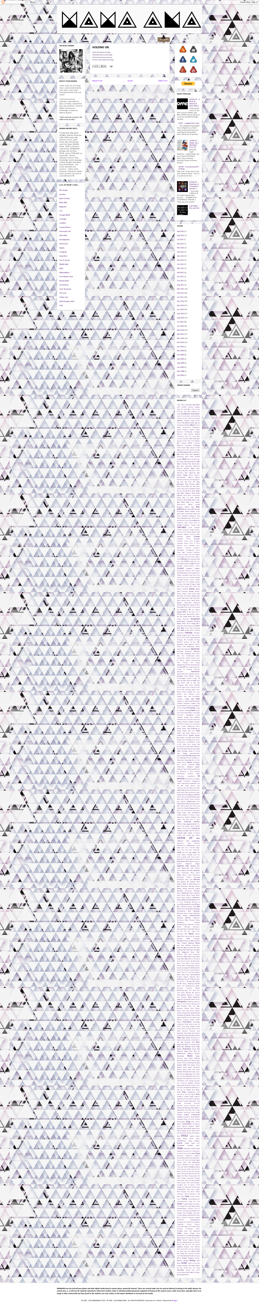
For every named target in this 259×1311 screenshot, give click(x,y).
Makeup (193, 866)
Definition (197, 598)
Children (179, 541)
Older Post (162, 81)
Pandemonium (190, 986)
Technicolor (196, 1162)
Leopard (197, 826)
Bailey (182, 454)
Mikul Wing (190, 895)
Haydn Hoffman (195, 746)
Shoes (198, 1090)
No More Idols (195, 961)
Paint (198, 981)
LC (195, 819)
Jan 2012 (180, 277)
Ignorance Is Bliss (186, 771)
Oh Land (184, 970)
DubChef (197, 630)
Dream (179, 623)
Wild (198, 1251)
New (178, 948)
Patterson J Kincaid (193, 995)
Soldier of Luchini (189, 1119)
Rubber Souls (195, 1072)
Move (189, 929)
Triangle (185, 1204)
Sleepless (197, 1108)
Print (186, 1017)
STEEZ (184, 1135)
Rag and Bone (196, 1035)
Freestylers (186, 703)
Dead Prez (183, 596)
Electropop (180, 651)
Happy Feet (196, 744)
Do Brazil (192, 612)
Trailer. (197, 1196)
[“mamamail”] (194, 53)
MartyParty (180, 879)
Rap (182, 1042)
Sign (178, 1099)
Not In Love (185, 965)
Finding (192, 687)
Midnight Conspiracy (184, 891)
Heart (178, 749)
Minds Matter (181, 900)
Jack (184, 788)
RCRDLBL (188, 1047)
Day (198, 594)
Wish (179, 1258)
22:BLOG (183, 407)
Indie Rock (188, 779)
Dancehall (185, 591)
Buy (195, 520)
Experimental (181, 674)
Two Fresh (196, 1213)
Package (189, 981)
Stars (193, 1133)
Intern (179, 783)
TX (178, 1215)
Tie (183, 1187)
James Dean (184, 792)
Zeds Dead (189, 1272)
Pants (198, 986)
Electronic (195, 649)
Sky (189, 1108)
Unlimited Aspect (182, 1226)
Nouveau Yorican (194, 965)
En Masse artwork (183, 660)
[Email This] (93, 66)
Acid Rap (197, 416)
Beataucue (196, 466)
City (190, 554)
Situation (180, 1105)
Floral (179, 692)
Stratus (197, 1141)
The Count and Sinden (184, 1169)
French (193, 703)
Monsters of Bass (194, 924)
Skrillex (185, 1108)
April (198, 439)
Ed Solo (192, 642)
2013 (178, 407)
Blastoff (185, 491)
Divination (183, 610)
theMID (197, 1180)
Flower (190, 692)
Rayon (198, 1044)
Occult (179, 970)
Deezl (191, 598)
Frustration (180, 710)
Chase (194, 532)
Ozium (182, 981)
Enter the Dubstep (190, 665)
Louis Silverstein (194, 850)
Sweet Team (196, 1158)
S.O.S (184, 1078)
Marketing (180, 877)
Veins (186, 1231)
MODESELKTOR (195, 916)
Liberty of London (183, 831)
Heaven (190, 749)
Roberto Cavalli (182, 1067)
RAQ (193, 1042)
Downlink (186, 619)
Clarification (181, 557)
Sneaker (186, 1115)
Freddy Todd (189, 699)
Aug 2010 (180, 318)
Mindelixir (196, 897)
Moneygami (180, 922)
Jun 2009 (180, 367)
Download (195, 619)
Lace (178, 817)
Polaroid (179, 1013)
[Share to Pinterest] (105, 66)
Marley (189, 877)
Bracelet (197, 509)
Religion (197, 1053)
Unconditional (195, 1220)
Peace (190, 997)
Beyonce (190, 477)
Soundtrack (196, 1124)
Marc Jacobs (195, 873)
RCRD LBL (180, 1047)
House (189, 762)
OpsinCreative (195, 975)
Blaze (189, 491)
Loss (178, 848)
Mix (198, 906)
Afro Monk (185, 423)
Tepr (181, 1167)
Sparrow (184, 1126)
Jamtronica (192, 792)
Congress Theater (193, 568)
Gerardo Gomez (192, 719)
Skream (179, 1108)
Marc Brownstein (183, 873)
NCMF (198, 941)
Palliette (197, 983)
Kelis (178, 806)
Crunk (186, 580)
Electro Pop (180, 649)
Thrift (198, 1185)
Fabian (197, 674)
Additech (187, 420)
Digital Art (193, 605)
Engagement (181, 665)
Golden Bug (181, 733)
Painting (191, 984)
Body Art (185, 497)
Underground (181, 1222)
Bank (186, 456)
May (178, 882)
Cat (178, 532)
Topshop (183, 1191)
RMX (184, 1065)
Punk (186, 1024)
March (179, 875)
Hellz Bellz (63, 235)
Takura (179, 1160)
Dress (184, 623)
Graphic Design (194, 735)
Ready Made (64, 281)
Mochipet (196, 911)
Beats (193, 468)
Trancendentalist (182, 1201)
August (192, 447)
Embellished (190, 656)
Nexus (193, 952)
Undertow (197, 1222)
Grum (198, 740)
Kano (198, 801)
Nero (182, 945)
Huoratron (191, 764)
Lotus (198, 848)
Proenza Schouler (183, 1019)
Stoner (198, 1138)
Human (183, 764)
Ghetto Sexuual (194, 722)
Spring (184, 1131)
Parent (197, 988)
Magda (197, 864)
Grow (193, 740)
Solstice (197, 1119)
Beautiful (186, 470)
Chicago (197, 536)
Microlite (191, 888)
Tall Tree (185, 1160)
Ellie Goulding (186, 654)
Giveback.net (191, 726)
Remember (180, 1056)
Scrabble (186, 1087)
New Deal (193, 947)
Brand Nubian (190, 511)
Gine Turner (193, 724)
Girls (178, 726)
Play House (190, 1010)
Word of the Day (194, 1263)
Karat (183, 804)
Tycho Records (183, 1215)
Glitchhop (194, 728)
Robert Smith (195, 1065)
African (179, 423)
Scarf (182, 1085)
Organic (186, 977)
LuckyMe (189, 855)
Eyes (187, 674)
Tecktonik (185, 1164)
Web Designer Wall (66, 301)
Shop (184, 1092)
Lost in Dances (190, 847)
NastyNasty (181, 941)
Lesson (188, 828)
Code (182, 561)
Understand (189, 1222)
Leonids (187, 826)
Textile (186, 1167)
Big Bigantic (196, 479)
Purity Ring (181, 1026)
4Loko (178, 409)
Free (198, 699)
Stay (178, 1136)
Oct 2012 (180, 264)
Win (182, 1256)
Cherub (192, 534)
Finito (179, 689)
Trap (190, 1201)
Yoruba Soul (188, 1268)
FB (199, 678)
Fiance (179, 687)
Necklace (191, 943)
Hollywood (182, 758)
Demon (183, 600)
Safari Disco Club (194, 1078)
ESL (199, 667)
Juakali (187, 799)
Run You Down (181, 1076)
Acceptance (185, 414)
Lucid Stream (181, 855)
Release (190, 1053)
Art (178, 443)
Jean (186, 794)
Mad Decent (181, 861)
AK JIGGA (187, 425)
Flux (194, 692)
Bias (188, 479)
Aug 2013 (180, 235)
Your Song (196, 1268)
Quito (185, 1033)
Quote (189, 1033)
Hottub (179, 762)
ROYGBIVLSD (187, 1072)
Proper (179, 1022)
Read (198, 1047)
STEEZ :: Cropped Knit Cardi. (189, 123)
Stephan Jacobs (194, 1136)
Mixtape (197, 909)
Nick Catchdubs (194, 954)
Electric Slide (181, 646)
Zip (194, 1272)
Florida (184, 692)
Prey (182, 1017)
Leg (184, 824)
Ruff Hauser (181, 1074)
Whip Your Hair (185, 1251)
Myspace (179, 938)
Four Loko (187, 696)
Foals (198, 694)
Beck (186, 473)
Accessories (195, 414)
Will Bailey (180, 1253)
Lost (182, 848)
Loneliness (180, 843)
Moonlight (180, 929)
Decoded (193, 596)
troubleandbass (182, 1208)
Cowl (194, 575)
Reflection (180, 1051)
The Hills (194, 1173)
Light (185, 833)
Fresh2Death (196, 706)
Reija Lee (197, 1051)
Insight (179, 781)
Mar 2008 (180, 371)
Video (179, 1233)
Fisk (183, 690)
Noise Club (181, 963)
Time (186, 1187)
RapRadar (188, 1042)
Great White (196, 737)
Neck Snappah (182, 943)
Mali (192, 868)
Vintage (192, 1233)
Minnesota (185, 904)
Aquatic (179, 441)
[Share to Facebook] (102, 66)
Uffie (189, 1215)
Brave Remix (181, 514)
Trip (178, 1206)
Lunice (184, 857)
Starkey (189, 1133)
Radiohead (188, 1035)
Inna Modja (196, 779)
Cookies (197, 570)
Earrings (197, 640)
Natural (187, 941)
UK (192, 1215)
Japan (198, 792)
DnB (184, 612)
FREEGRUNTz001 (194, 701)
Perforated (187, 999)
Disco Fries (191, 607)
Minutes (191, 904)
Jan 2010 (180, 347)
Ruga (187, 1074)
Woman (179, 1261)
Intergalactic (196, 781)
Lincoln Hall (181, 835)
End (192, 662)
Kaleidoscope (191, 801)
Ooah (178, 975)
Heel (198, 749)
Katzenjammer (195, 803)
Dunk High (191, 635)
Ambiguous (196, 427)
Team (185, 1162)
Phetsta (193, 999)
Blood (193, 493)
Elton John (181, 656)
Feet (198, 683)
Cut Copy (186, 584)
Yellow (197, 1266)
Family (191, 676)
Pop (189, 1013)
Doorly (190, 616)
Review (186, 1060)
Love (179, 852)
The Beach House (194, 1167)
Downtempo (181, 621)
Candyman (186, 525)
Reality (179, 1049)
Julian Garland (195, 799)
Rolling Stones (182, 1069)
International (186, 783)
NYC (189, 968)
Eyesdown (192, 674)
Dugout (184, 635)
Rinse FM (186, 1063)
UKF (195, 1215)
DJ (190, 610)
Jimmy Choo (180, 797)
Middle (197, 888)
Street (187, 1143)
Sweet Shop (188, 1158)
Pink (178, 1006)
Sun (190, 1151)
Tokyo (188, 1189)
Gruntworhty (181, 742)
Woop (178, 1263)
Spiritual (180, 1128)
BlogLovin (62, 207)
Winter (186, 1256)
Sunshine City (181, 1153)
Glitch (179, 728)
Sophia (179, 1124)
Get (199, 719)
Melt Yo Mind (188, 884)
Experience (195, 672)
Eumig (179, 669)
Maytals (183, 882)
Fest (186, 685)
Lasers (179, 819)
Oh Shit (189, 970)
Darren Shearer (182, 593)
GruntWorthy (190, 742)
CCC (61, 211)
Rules (198, 1074)
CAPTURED (181, 527)
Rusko (188, 1076)
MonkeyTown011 (182, 924)
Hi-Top (198, 751)
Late (183, 819)
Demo (178, 600)
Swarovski (180, 1155)
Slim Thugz (196, 1110)
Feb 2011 (180, 293)
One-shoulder (195, 972)
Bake (187, 454)
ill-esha (190, 774)
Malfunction (185, 868)
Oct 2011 (180, 281)
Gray (186, 737)
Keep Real (63, 256)
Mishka (197, 904)
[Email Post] (110, 66)
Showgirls (180, 1096)
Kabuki (183, 801)
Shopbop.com (191, 1092)
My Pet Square (195, 936)
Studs (198, 1145)
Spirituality (187, 1128)
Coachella (193, 559)
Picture (188, 1004)
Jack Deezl (196, 788)
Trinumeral (196, 1204)
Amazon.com (187, 427)
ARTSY (190, 443)
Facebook (180, 676)
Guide (198, 742)
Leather (197, 822)
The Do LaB (187, 1171)
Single (179, 1103)
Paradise (189, 988)
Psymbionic (180, 1024)
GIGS (186, 724)
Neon (178, 945)
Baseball (179, 459)
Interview (193, 783)
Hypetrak (180, 769)
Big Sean (180, 482)
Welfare (197, 1247)
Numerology (183, 968)
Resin (186, 1058)
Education (180, 644)
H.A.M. (179, 744)
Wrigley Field (186, 1265)
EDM (198, 642)
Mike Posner (181, 895)
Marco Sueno (187, 875)
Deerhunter (185, 598)
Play (183, 1010)
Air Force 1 (180, 425)
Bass (185, 459)
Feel (194, 681)
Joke (178, 799)
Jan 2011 (180, 297)
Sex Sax (183, 1090)
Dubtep (179, 635)
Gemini (197, 717)
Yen (178, 1268)
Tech (189, 1162)
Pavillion (183, 997)
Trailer (192, 1196)
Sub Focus (187, 1149)
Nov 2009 (180, 351)
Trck (194, 1201)
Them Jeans (181, 1180)
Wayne (179, 1244)
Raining (183, 1040)
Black (198, 484)
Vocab (189, 1235)
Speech (197, 1126)
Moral (185, 929)
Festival (197, 685)
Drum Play (189, 628)
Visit (185, 1235)
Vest (190, 1231)
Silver (182, 1099)
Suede (198, 1148)
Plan (198, 1006)
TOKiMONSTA (181, 1189)
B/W (178, 452)
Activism (190, 418)
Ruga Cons (192, 1074)
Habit (184, 744)
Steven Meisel (182, 1138)
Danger (191, 591)
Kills (182, 808)
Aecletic (62, 194)
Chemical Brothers (183, 534)
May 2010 (180, 330)
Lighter (190, 833)
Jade (183, 790)
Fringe (198, 708)
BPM (193, 509)
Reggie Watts (188, 1051)
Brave (198, 511)
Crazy (198, 575)
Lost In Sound (64, 260)
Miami (197, 886)
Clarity (187, 557)
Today (198, 1187)
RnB (188, 1065)
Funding (187, 710)
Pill (199, 1004)
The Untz (62, 293)
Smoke (179, 1115)
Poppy (192, 1013)
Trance (184, 1199)
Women (186, 1261)
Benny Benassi (194, 475)
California (180, 523)
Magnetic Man (183, 866)
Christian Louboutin (192, 548)
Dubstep (188, 633)
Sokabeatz (180, 1119)
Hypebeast (190, 767)
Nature (193, 941)
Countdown (185, 575)
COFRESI (62, 223)
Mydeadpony (64, 273)
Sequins (197, 1087)
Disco (185, 607)
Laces (182, 817)
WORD (184, 1263)
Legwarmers (196, 824)
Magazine (189, 864)
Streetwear (181, 1145)
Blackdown (192, 488)
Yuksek (188, 1270)
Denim (188, 600)
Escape (195, 667)
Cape (198, 525)
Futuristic (180, 715)
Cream (179, 577)
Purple (192, 1026)
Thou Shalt (189, 1182)
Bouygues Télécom (183, 507)
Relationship (181, 1053)
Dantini (197, 591)
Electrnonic (190, 646)
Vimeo (186, 1233)
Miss (178, 906)
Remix (189, 1056)
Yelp (61, 305)
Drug (189, 626)
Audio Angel (185, 447)
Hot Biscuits (63, 244)
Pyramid (185, 1031)
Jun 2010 (180, 326)
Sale (186, 1081)
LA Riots (191, 815)
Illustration (180, 776)
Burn (198, 518)
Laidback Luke (195, 817)
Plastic (179, 1010)
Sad (187, 1079)
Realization (187, 1049)
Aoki (190, 439)
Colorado (197, 563)
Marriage (197, 877)
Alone (179, 427)
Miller (198, 895)
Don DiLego (183, 616)
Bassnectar (180, 461)
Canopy (193, 525)
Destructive (187, 602)
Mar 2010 (180, 338)
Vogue (193, 1235)
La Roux (197, 815)
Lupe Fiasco (191, 857)
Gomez (188, 733)
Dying (192, 637)
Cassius (197, 530)
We (183, 1244)
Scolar (181, 1087)
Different (179, 605)
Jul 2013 (180, 240)
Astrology (196, 445)
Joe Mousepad (195, 797)
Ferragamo (180, 685)
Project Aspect (195, 1019)
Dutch (188, 637)
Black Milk (63, 203)
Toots (192, 1189)
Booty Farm (190, 502)
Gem (191, 717)
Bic (191, 479)
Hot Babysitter (64, 240)
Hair (189, 744)
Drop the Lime (182, 626)
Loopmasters (190, 845)
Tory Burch (191, 1191)
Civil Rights (196, 554)
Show (198, 1094)
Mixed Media (190, 909)
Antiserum (185, 438)
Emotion (188, 658)
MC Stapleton (191, 882)
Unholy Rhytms (193, 1224)
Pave (178, 997)
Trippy (182, 1206)
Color (192, 564)
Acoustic (179, 418)
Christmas (180, 550)
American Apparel (188, 429)
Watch (185, 1242)
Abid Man (187, 411)
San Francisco (182, 1083)
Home (130, 81)
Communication (189, 566)
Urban (198, 1229)
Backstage (183, 452)
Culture (197, 582)
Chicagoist (180, 539)
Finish (197, 687)
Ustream (180, 1231)
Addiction (180, 421)
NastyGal (197, 938)
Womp (192, 1260)
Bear (190, 464)
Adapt (198, 418)
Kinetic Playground (190, 808)
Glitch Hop (186, 728)
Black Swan (185, 488)
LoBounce (180, 841)
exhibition (180, 671)
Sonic (193, 1121)
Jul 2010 (180, 322)
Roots (198, 1069)
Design (179, 603)
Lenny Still (180, 826)
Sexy (193, 1090)
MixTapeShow (181, 911)
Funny (197, 710)
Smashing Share (189, 1112)
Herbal (190, 751)
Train (178, 1199)
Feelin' (183, 683)
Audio (179, 447)
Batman (194, 461)
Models (185, 915)
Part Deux (192, 990)
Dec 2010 (180, 301)
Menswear (184, 886)
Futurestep (196, 713)
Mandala (197, 870)
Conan (198, 566)
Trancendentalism (194, 1199)
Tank (189, 1160)
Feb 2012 (180, 273)
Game (198, 715)
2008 (190, 405)
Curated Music (65, 227)
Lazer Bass (189, 819)
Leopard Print (181, 828)
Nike (186, 959)
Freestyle (179, 703)
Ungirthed (180, 1224)
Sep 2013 (180, 231)
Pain (193, 981)
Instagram (63, 252)
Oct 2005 (180, 375)
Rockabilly (196, 1067)
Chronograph (190, 550)
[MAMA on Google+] (183, 74)
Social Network (195, 1117)
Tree (198, 1201)
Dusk (183, 637)
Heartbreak (184, 749)
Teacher (179, 1162)
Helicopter (185, 751)
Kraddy (179, 815)
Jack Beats (189, 788)
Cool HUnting (181, 573)
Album (192, 425)
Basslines (197, 459)
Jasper (179, 795)
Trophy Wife (191, 1206)
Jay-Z (183, 795)
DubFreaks (180, 633)
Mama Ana (185, 870)
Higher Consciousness (191, 753)
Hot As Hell (196, 760)
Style (180, 1148)
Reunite (197, 1058)
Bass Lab (190, 459)
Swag (198, 1153)
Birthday (192, 484)
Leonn (192, 826)
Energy (198, 662)
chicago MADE (64, 215)
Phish (198, 999)
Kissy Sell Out (182, 810)
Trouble (197, 1206)
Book (189, 500)
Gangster (180, 717)
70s (182, 409)
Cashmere (186, 530)
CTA (184, 582)
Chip (191, 541)
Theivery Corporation (187, 1178)
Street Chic (195, 1143)
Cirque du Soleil (182, 554)
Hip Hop (188, 756)
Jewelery (197, 795)
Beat (178, 466)
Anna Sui (188, 436)
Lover (194, 852)
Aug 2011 (180, 285)
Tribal (190, 1204)
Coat (198, 559)
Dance (192, 589)
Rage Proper (186, 1038)
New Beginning (185, 947)
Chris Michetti (189, 545)
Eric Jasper (189, 667)
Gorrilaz (185, 735)
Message (191, 886)
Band (191, 454)
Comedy (179, 566)
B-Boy (198, 450)
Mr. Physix (192, 931)
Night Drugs (192, 956)
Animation (180, 436)
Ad (194, 418)
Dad (198, 584)
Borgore (197, 502)
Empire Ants (195, 658)
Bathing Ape (188, 461)
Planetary (180, 1008)
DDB (178, 596)
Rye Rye (179, 1079)
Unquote (179, 1229)
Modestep (180, 918)
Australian (192, 450)
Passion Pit (190, 993)
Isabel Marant (190, 785)
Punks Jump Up (194, 1024)
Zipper (198, 1272)
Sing (198, 1101)
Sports (179, 1130)
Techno (179, 1164)
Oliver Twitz (181, 972)
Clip (178, 559)
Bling (198, 491)
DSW (178, 630)
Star (178, 1133)
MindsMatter (191, 900)
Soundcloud (63, 285)
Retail (191, 1058)
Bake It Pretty (64, 198)
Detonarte (197, 602)
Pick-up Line (181, 1004)
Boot (178, 502)
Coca (178, 561)
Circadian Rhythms (193, 552)
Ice (178, 771)
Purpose (188, 1028)
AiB (199, 423)
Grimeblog (188, 740)
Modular (188, 918)
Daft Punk (180, 586)
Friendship (191, 708)
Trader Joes (63, 297)
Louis (178, 850)
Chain (189, 532)
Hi (194, 751)
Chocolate (180, 543)
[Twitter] (194, 63)
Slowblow (180, 1112)
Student (190, 1145)
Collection (187, 563)
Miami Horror (182, 888)
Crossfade (180, 579)
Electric (197, 644)
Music (191, 934)
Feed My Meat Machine (184, 680)
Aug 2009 (180, 363)
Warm (191, 1240)
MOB (61, 269)
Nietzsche (180, 956)
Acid (184, 416)
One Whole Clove (66, 277)
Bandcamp (180, 456)
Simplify (179, 1101)
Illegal (198, 773)
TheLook (197, 1178)
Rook (189, 1069)
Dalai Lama (189, 586)
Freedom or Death (182, 701)
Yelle (193, 1266)
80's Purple (63, 190)
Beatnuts (180, 468)
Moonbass (196, 927)
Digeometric (186, 605)
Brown (189, 518)
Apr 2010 (180, 334)
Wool (198, 1260)
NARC (188, 938)
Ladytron (187, 817)
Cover (190, 575)
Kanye (179, 804)
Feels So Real (191, 683)
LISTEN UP (184, 838)
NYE (192, 968)
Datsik (194, 593)
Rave (198, 1042)
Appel (194, 438)
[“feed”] (183, 53)
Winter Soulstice (194, 1256)
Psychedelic (187, 1022)
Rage (179, 1038)
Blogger (174, 1301)
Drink (189, 623)
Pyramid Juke (195, 1031)
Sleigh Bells (180, 1110)
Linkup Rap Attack (193, 835)
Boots (183, 502)
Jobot (189, 797)
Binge (186, 484)
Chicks (188, 539)
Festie (191, 685)
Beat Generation (186, 466)
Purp (187, 1026)
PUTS (198, 1028)
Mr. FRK (183, 931)
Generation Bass (182, 719)
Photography (181, 1002)
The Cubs (194, 1169)
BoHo (191, 497)
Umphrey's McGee (194, 1217)
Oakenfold (197, 968)
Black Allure (181, 486)
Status (197, 1133)
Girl (198, 724)
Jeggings (190, 794)
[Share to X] (99, 66)
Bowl (192, 507)
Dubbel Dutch (189, 630)
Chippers (197, 541)
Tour (178, 1196)
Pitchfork (184, 1006)
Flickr (198, 689)
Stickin (191, 1138)
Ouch (198, 977)
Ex (184, 669)
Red (198, 1049)
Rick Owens (192, 1060)
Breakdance (192, 516)
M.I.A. (183, 859)
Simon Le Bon (188, 1099)
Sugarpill (180, 1151)
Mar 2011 (180, 289)
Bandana (197, 454)
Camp (191, 523)
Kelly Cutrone (185, 806)
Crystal (191, 579)
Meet (198, 882)
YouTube (180, 1270)
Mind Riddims (186, 897)
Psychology (196, 1022)
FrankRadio (196, 696)
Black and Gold (191, 486)
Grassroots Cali (65, 231)
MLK (189, 911)
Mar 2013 (180, 248)
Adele (192, 420)
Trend (179, 1204)
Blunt (185, 495)
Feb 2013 (180, 252)
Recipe (194, 1049)
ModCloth (197, 913)
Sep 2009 (180, 359)
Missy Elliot (192, 906)
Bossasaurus (181, 504)
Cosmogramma (195, 573)
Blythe (179, 497)
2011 (198, 405)
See (190, 1087)
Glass (198, 726)
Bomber (197, 497)
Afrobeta (192, 423)
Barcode (197, 456)
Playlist (197, 1010)
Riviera (192, 1063)
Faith (186, 676)
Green (179, 740)
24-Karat (190, 407)
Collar (182, 564)
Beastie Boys (196, 464)
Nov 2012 (180, 260)
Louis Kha (184, 850)
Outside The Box (189, 979)
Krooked (184, 815)
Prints (190, 1017)
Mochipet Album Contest (185, 913)
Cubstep (191, 582)
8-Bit (185, 409)
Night (186, 957)
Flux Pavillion (189, 694)
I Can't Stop (187, 769)
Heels (179, 751)
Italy (198, 785)
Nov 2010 (180, 305)
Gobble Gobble (181, 731)
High (178, 753)
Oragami (179, 977)
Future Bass (188, 713)
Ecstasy (186, 642)
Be (183, 464)
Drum (193, 626)
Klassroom (196, 810)
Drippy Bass (195, 623)
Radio (183, 1035)
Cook (193, 570)
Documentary (191, 614)
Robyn (190, 1067)
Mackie (197, 859)
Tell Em (191, 1164)
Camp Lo (197, 523)
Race (193, 1033)
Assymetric (188, 445)
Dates (189, 593)
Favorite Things (192, 678)
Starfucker (183, 1133)
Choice (186, 543)
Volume (189, 1238)
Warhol (185, 1240)
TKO (190, 1187)
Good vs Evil (195, 733)
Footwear (179, 696)
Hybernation (181, 767)
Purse (194, 1029)
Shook (179, 1092)
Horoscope (188, 760)
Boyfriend (180, 509)
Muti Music (185, 936)
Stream (179, 1143)
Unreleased (188, 1229)
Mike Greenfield (194, 893)
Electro (198, 646)
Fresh (189, 706)
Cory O (188, 573)
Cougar (179, 575)
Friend (184, 708)
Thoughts (197, 1182)
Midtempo (185, 893)
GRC (190, 737)
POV (185, 1015)
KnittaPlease (196, 812)
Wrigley (179, 1265)
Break (191, 514)
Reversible (180, 1060)
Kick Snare (193, 806)
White (193, 1251)
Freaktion (180, 699)
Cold (191, 561)
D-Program (193, 584)
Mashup (197, 879)
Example (189, 669)
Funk (193, 710)
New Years (182, 950)
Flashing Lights (190, 689)
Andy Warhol (188, 434)
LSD (198, 852)
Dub (182, 630)
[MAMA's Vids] (194, 74)
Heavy (194, 749)
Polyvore (185, 1013)
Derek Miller (196, 600)
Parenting (180, 990)
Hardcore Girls (181, 746)
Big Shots (188, 482)
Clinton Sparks (195, 557)
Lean (198, 819)
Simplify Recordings (189, 1101)
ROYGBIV (179, 1072)
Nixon (188, 961)
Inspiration (187, 781)
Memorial (197, 884)
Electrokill (187, 649)
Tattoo (193, 1160)
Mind (178, 897)
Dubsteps (197, 633)
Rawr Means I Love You (188, 1044)
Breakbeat (185, 516)
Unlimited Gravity (194, 1226)
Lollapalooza (196, 841)
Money (198, 920)
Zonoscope (180, 1275)
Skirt (198, 1105)
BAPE (191, 456)
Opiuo (187, 974)
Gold (198, 731)
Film (187, 687)
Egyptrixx (191, 644)
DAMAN (185, 589)
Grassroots (180, 737)
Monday (191, 920)
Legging (189, 824)
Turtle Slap (184, 1211)
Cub (187, 582)
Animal (197, 434)
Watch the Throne (194, 1242)
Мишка (186, 1274)
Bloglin (182, 493)
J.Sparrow (180, 788)
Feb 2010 (180, 342)
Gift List (182, 724)
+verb (178, 405)
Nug (178, 968)
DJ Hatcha (196, 610)
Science (193, 1085)
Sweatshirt (189, 1155)
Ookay (183, 974)
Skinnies (192, 1105)
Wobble (184, 1258)
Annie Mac (196, 436)
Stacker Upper (191, 1130)
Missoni (184, 906)
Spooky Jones (196, 1128)
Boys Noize (188, 509)
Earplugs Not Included (185, 640)
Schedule (188, 1085)
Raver (179, 1044)
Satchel (190, 1083)
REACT (194, 1047)
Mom (186, 920)
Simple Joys (196, 1099)
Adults (197, 420)
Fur (178, 713)
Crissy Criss (185, 577)
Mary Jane (188, 879)
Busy (178, 520)
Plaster (197, 1008)
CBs (185, 532)
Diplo (182, 607)
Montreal (187, 927)
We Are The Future (193, 1244)
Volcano (183, 1238)
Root (193, 1069)
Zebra (184, 1272)
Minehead (187, 902)
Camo (186, 523)
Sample (191, 1081)
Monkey (197, 922)
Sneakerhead (195, 1115)
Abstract (194, 411)
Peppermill (180, 999)
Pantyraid (180, 988)
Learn (179, 822)
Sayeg (178, 1085)
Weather (180, 1247)
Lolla (187, 841)
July (178, 801)
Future (182, 713)
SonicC (198, 1121)
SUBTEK (193, 1148)
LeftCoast (179, 824)
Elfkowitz (197, 651)
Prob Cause (196, 1017)
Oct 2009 (180, 355)
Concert (180, 568)
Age (196, 423)
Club (188, 559)
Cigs (183, 552)
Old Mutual (196, 970)
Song (188, 1122)
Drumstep (196, 628)
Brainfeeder (180, 511)
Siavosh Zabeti (189, 1096)
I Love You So (195, 769)
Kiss (198, 808)
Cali (198, 520)
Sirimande (187, 1103)
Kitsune (189, 810)
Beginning (192, 473)
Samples (197, 1081)
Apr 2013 (180, 244)
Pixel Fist (192, 1006)
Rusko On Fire (195, 1076)
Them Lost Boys (190, 1180)
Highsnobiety (181, 755)
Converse (188, 570)
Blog (178, 493)
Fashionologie (181, 678)
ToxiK (182, 1196)
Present (193, 1015)
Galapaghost (190, 715)
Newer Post (97, 81)
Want (179, 1240)
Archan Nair (186, 441)
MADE (187, 861)
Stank (198, 1130)
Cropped (197, 577)
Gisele (183, 726)
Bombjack (180, 500)
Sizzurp (186, 1105)
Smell (198, 1112)
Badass (197, 452)
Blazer (193, 491)
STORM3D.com (181, 1141)
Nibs (198, 952)
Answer (179, 438)
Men (178, 886)
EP (184, 667)
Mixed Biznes (181, 909)
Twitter (189, 1213)
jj (185, 797)
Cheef (198, 532)
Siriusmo (197, 1103)
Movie (193, 929)
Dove (194, 616)
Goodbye (179, 735)
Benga (185, 475)
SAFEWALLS (180, 1081)
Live (198, 838)
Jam (195, 790)
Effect (186, 644)
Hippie (194, 756)
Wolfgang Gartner (194, 1258)
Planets (186, 1008)
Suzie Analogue (190, 1153)
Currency (180, 584)
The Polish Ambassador (189, 1176)
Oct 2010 (180, 310)
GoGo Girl (191, 731)
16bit (182, 405)
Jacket (179, 790)
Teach (198, 1160)
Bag (178, 454)
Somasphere (181, 1121)
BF (186, 479)
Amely (179, 429)
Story (190, 1141)
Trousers (190, 1208)
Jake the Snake (189, 790)
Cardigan (197, 527)
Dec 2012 (180, 256)
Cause (181, 532)
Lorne (198, 845)
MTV (186, 934)
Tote (198, 1194)
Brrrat (194, 518)
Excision (197, 669)
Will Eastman (189, 1253)
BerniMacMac (181, 477)
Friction (179, 708)
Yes (181, 1268)
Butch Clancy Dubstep (187, 520)
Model (179, 915)
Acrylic (185, 418)
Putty (178, 1031)
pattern (183, 995)
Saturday (197, 1083)
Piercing (194, 1004)
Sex (178, 1090)
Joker (182, 799)
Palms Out (180, 986)
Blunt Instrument (194, 495)
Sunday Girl (196, 1151)
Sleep (192, 1108)
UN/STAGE (180, 1220)
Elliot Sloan (196, 653)
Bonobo (186, 500)
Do (187, 612)
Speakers (191, 1126)
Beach (186, 464)
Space (178, 1126)
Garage (186, 717)
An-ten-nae (188, 432)
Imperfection (191, 776)
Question (180, 1033)
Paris (186, 990)
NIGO (182, 959)
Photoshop (190, 1001)
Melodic (179, 884)
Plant (192, 1008)
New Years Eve (191, 950)
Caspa (192, 530)
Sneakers (180, 1117)
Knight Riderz (181, 812)
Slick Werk (188, 1110)
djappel (179, 612)
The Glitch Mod (186, 1173)
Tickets (179, 1187)
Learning (187, 822)
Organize (192, 977)
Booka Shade (196, 500)
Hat (188, 747)
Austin (187, 450)
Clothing (183, 559)
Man (191, 870)
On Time (188, 972)
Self (193, 1088)
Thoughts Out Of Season (186, 1185)
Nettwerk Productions (193, 945)
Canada (179, 525)
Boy (198, 507)
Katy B (188, 804)
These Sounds (181, 1182)
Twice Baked (192, 1211)
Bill (194, 482)
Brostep (184, 518)
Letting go (196, 828)
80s (189, 409)
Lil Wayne (196, 833)
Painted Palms (182, 983)
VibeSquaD (196, 1231)
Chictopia (62, 219)
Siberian (197, 1096)
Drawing (197, 621)
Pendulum (196, 997)
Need (197, 943)
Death (189, 596)
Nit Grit (183, 961)
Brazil (187, 514)
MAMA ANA (63, 264)
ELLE (178, 653)
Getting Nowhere (182, 722)
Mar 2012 (180, 268)
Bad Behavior (191, 452)
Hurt (198, 765)
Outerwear (180, 979)
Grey (183, 740)
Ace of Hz (180, 416)
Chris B (192, 543)
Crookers (192, 577)
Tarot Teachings (65, 289)
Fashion (197, 676)
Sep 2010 (180, 314)
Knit (189, 813)
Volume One (196, 1238)
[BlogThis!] (96, 66)
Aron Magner (195, 441)
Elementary (188, 651)
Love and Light (187, 852)
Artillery (183, 443)
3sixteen (197, 407)
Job (187, 797)
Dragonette (189, 621)
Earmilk (197, 637)
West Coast (180, 1249)
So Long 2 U (186, 1117)
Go (199, 728)
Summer (186, 1151)
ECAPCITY (180, 642)
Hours (184, 762)
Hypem (61, 248)
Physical (197, 1001)
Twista (185, 1213)
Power (188, 1015)
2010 (193, 405)
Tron (185, 1206)
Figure (184, 687)
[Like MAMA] (183, 63)
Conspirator (180, 570)
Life (190, 831)
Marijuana (196, 875)
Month (179, 927)
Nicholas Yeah (182, 954)
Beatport (186, 468)
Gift (178, 724)
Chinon (186, 541)
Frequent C (184, 706)
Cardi (190, 527)
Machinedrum (190, 859)
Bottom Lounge (194, 504)
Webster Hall (188, 1247)
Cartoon (179, 530)
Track (187, 1196)
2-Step (186, 405)
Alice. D (197, 425)
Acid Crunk (190, 416)
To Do (193, 1187)
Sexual (188, 1090)
